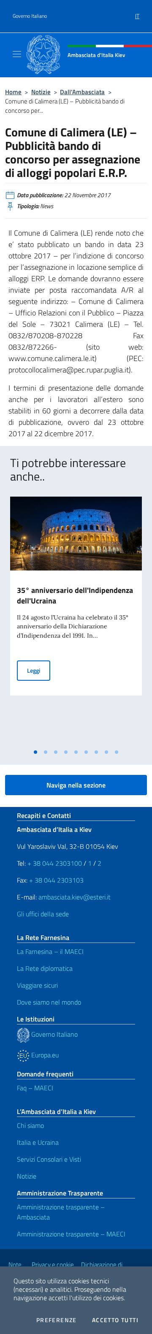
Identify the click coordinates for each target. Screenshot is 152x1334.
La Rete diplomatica (45, 968)
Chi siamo (30, 1125)
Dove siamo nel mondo (49, 1002)
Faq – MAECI (35, 1088)
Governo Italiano (30, 16)
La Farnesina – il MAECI (50, 951)
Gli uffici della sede (43, 914)
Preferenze (56, 1320)
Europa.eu (44, 1055)
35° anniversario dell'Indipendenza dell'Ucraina (75, 595)
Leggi (38, 670)
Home (13, 92)
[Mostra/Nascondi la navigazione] (17, 54)
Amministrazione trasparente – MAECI (71, 1234)
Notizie (41, 92)
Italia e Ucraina (38, 1142)
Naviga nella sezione (76, 785)
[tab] (35, 752)
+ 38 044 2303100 (54, 863)
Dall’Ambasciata (82, 92)
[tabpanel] (76, 620)
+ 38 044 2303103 (56, 880)
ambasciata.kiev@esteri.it (74, 897)
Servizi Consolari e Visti (49, 1159)
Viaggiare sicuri (37, 985)
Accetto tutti (115, 1320)
